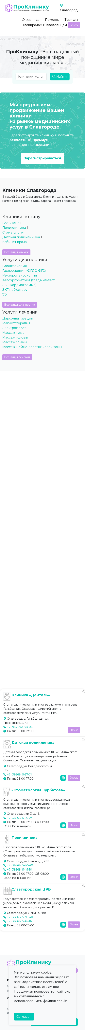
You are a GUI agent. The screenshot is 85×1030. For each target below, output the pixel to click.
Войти (74, 25)
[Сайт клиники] (63, 777)
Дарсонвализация (17, 318)
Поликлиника (14, 228)
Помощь (52, 20)
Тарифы (71, 20)
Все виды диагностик (19, 304)
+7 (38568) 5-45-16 (19, 869)
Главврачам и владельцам (45, 25)
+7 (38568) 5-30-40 (20, 865)
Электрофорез (14, 328)
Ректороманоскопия (19, 275)
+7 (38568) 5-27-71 (19, 774)
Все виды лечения (17, 357)
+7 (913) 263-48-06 (19, 727)
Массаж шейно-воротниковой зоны (32, 347)
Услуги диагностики (24, 259)
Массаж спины (14, 342)
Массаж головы (15, 337)
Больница (10, 223)
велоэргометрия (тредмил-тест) (29, 280)
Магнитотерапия (16, 323)
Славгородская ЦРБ (31, 889)
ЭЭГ (5, 294)
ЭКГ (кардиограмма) (19, 285)
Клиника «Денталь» (30, 695)
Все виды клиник (16, 252)
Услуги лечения (20, 312)
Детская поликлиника (21, 237)
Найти (61, 76)
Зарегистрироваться (42, 158)
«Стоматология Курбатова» (38, 790)
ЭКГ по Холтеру (14, 290)
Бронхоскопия (14, 266)
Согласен (24, 1017)
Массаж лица (13, 333)
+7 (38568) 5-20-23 (19, 818)
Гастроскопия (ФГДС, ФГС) (24, 271)
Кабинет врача (14, 242)
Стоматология (14, 232)
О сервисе (31, 20)
